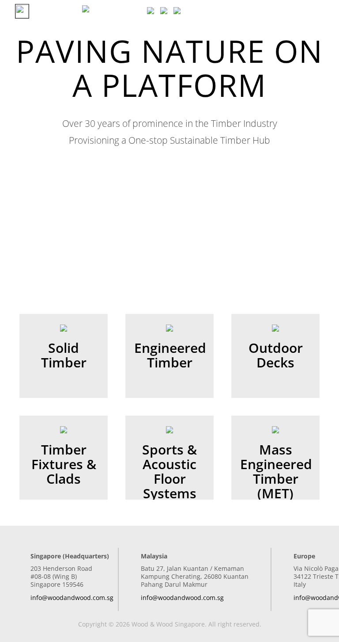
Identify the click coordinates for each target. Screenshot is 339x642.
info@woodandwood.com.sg (71, 597)
